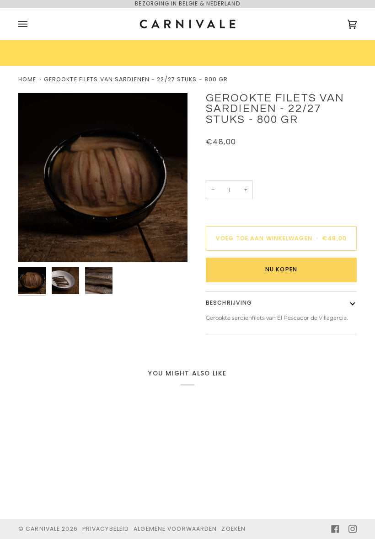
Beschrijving (229, 302)
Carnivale (43, 529)
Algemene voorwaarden (175, 529)
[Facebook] (335, 529)
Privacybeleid (105, 529)
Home (27, 79)
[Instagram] (352, 529)
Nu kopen (281, 269)
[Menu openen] (32, 24)
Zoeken (233, 529)
